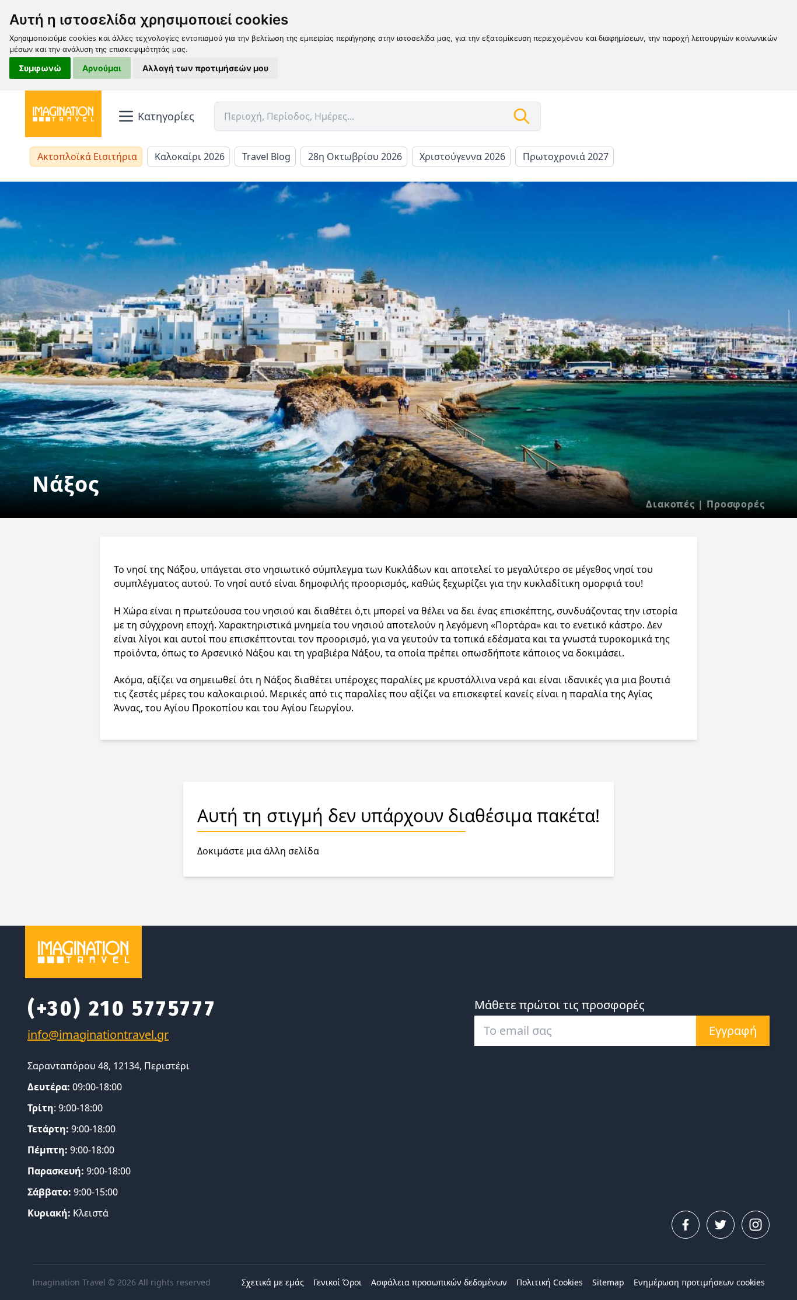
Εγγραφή (733, 1030)
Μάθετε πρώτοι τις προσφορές (559, 1005)
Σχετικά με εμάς (273, 1282)
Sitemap (608, 1282)
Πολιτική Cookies (549, 1282)
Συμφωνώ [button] (40, 68)
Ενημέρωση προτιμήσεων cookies (699, 1282)
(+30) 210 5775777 (121, 1008)
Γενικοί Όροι (337, 1282)
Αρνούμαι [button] (101, 68)
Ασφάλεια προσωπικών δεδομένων (439, 1282)
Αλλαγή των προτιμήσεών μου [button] (205, 68)
